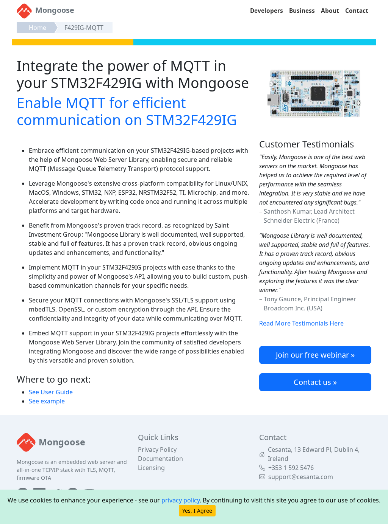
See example (47, 401)
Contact (356, 11)
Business (302, 11)
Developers (266, 11)
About (330, 11)
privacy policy (180, 500)
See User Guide (51, 392)
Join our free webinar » (315, 355)
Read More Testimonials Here (301, 323)
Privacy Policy (157, 449)
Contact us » (315, 382)
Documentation (160, 458)
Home (37, 27)
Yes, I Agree (197, 510)
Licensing (151, 468)
